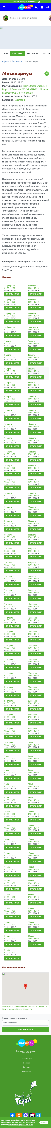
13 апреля (8, 632)
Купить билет (12, 294)
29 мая (7, 936)
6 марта (31, 369)
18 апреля (32, 659)
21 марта (32, 466)
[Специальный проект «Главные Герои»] (25, 1093)
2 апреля (32, 549)
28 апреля (8, 728)
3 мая (30, 756)
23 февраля (9, 300)
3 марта (7, 355)
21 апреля (8, 687)
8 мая (6, 798)
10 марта (32, 396)
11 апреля (8, 618)
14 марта (32, 424)
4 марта (31, 355)
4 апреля (32, 562)
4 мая (6, 770)
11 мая (31, 811)
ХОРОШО (44, 1122)
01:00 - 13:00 (33, 399)
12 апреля (32, 618)
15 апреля (8, 645)
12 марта (32, 410)
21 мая (31, 881)
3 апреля (8, 562)
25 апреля (32, 701)
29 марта (32, 521)
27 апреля (32, 715)
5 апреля (8, 576)
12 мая (7, 825)
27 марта (32, 507)
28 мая (31, 922)
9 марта (7, 396)
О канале (26, 1063)
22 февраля (33, 286)
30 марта (8, 535)
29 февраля (33, 327)
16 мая (7, 853)
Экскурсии (32, 53)
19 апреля (8, 673)
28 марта (8, 521)
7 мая (30, 784)
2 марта (31, 341)
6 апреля (32, 576)
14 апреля (32, 632)
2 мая (6, 756)
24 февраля (33, 300)
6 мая (6, 784)
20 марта (8, 466)
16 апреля (32, 645)
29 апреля (32, 728)
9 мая (30, 798)
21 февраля (9, 286)
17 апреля (8, 659)
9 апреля (8, 604)
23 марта (32, 479)
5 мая (30, 770)
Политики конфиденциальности (20, 1125)
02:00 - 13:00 (9, 413)
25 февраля (9, 313)
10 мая (7, 811)
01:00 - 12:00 (9, 288)
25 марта (32, 493)
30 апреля (8, 742)
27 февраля (33, 313)
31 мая (7, 950)
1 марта (7, 341)
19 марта (32, 452)
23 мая (31, 894)
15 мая (31, 839)
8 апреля (32, 590)
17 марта (8, 452)
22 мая (7, 894)
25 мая (31, 908)
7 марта (7, 383)
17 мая (31, 853)
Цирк (5, 53)
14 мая (7, 839)
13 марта (8, 424)
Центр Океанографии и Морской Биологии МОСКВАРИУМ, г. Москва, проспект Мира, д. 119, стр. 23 (25, 1008)
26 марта (8, 507)
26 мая (7, 922)
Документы (26, 1072)
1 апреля (8, 549)
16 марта (32, 438)
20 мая (7, 881)
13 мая (31, 825)
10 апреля (32, 604)
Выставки (17, 53)
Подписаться (25, 1029)
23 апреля (32, 687)
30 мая (31, 936)
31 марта (32, 535)
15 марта (8, 438)
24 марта (8, 493)
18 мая (7, 867)
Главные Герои (26, 1059)
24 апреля (8, 701)
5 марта (7, 369)
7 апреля (8, 590)
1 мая (30, 742)
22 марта (8, 479)
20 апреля (32, 673)
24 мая (7, 908)
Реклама (26, 1067)
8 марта (31, 383)
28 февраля (9, 327)
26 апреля (8, 715)
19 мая (31, 867)
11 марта (8, 410)
